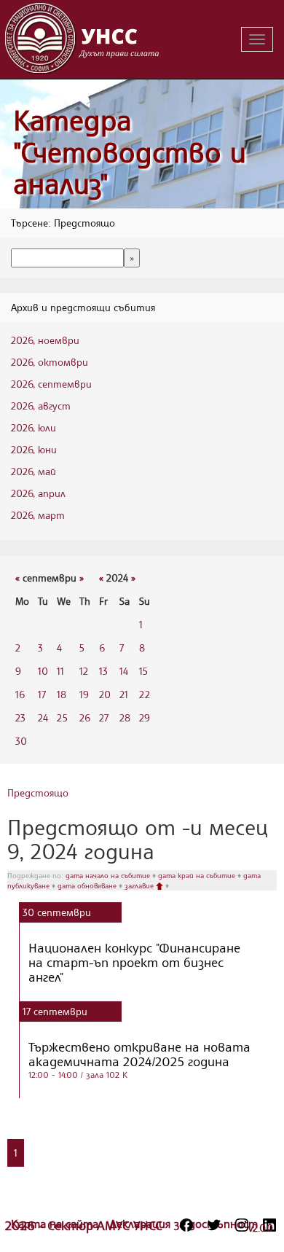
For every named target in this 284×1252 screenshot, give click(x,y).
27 (104, 717)
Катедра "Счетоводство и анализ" (129, 151)
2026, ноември (45, 340)
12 (83, 671)
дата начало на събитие (109, 875)
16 (20, 694)
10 (43, 671)
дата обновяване (88, 885)
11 (60, 671)
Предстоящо (37, 792)
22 (144, 694)
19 (84, 694)
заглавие (140, 885)
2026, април (38, 493)
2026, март (38, 515)
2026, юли (33, 427)
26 (84, 717)
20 (105, 694)
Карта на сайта (56, 1223)
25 (62, 717)
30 (21, 741)
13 (103, 671)
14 (123, 671)
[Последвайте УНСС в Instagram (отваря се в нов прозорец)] (241, 1225)
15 (143, 671)
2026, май (33, 471)
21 (123, 694)
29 (144, 717)
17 (42, 694)
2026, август (41, 405)
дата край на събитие (197, 875)
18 (61, 694)
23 (20, 717)
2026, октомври (49, 362)
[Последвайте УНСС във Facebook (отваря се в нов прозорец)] (186, 1225)
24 (43, 717)
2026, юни (34, 449)
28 (124, 717)
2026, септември (51, 383)
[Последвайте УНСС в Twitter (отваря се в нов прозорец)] (214, 1225)
